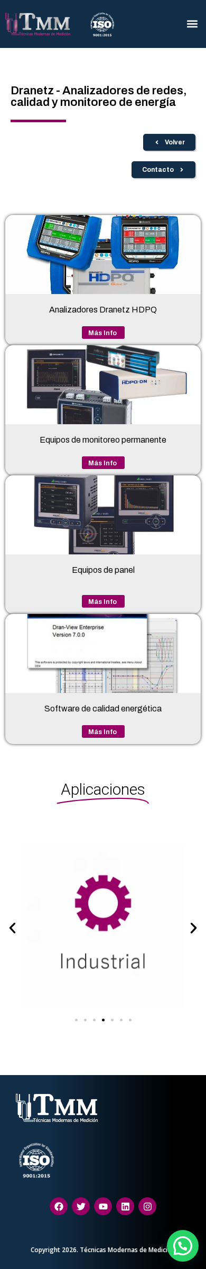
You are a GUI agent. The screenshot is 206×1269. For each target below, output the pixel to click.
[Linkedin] (125, 1206)
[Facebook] (59, 1206)
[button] (192, 24)
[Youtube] (103, 1206)
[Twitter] (81, 1206)
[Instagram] (147, 1206)
